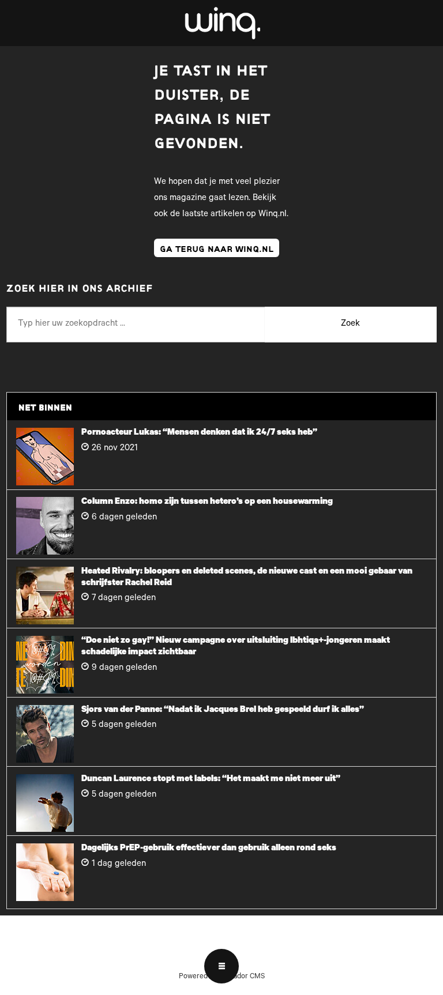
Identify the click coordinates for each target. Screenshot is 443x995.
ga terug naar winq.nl (216, 248)
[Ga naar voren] (221, 23)
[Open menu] (221, 966)
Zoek (350, 324)
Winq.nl (272, 215)
